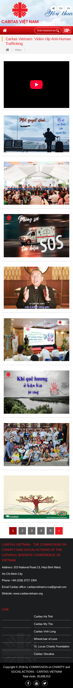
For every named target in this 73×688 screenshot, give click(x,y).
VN (68, 8)
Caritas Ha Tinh (11, 616)
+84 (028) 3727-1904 (24, 580)
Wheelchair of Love (13, 638)
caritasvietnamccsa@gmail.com (47, 586)
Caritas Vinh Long (13, 631)
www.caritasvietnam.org (28, 593)
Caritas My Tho (11, 624)
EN (61, 8)
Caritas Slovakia (12, 653)
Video (18, 49)
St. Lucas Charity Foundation (19, 646)
